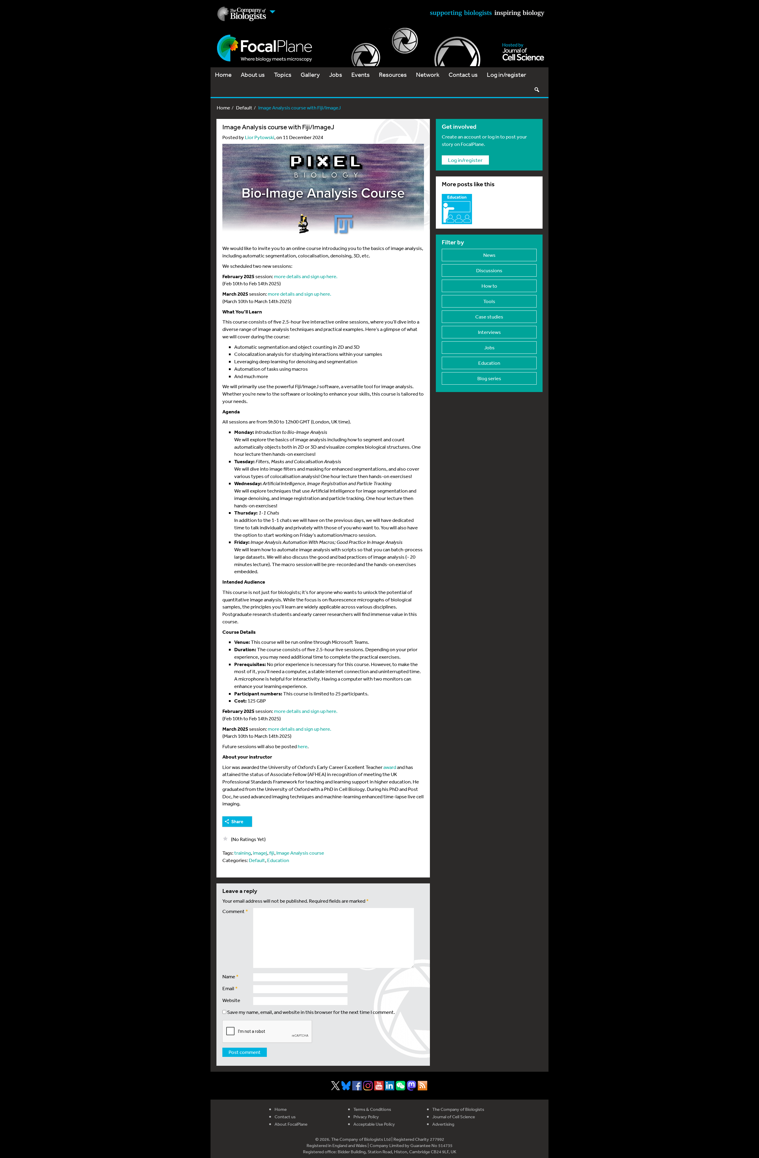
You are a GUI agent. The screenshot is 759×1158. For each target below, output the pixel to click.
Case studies (489, 316)
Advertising (443, 1124)
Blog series (489, 378)
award (389, 767)
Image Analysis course (300, 853)
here (302, 746)
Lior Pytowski (259, 137)
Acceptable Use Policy (374, 1124)
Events (360, 74)
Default (244, 107)
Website (231, 1000)
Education (278, 860)
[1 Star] (225, 839)
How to (489, 286)
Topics (282, 74)
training (242, 853)
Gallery (310, 74)
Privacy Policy (366, 1116)
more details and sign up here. (305, 276)
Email (230, 988)
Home (223, 74)
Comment (235, 911)
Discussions (489, 270)
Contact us (463, 74)
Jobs (335, 74)
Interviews (489, 332)
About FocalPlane (291, 1124)
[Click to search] (537, 90)
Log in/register (506, 74)
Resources (393, 74)
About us (253, 74)
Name (230, 976)
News (489, 255)
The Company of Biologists (458, 1109)
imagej (260, 853)
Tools (489, 301)
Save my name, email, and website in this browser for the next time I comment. (311, 1012)
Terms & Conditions (372, 1109)
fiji (271, 853)
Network (427, 74)
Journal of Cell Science (453, 1116)
